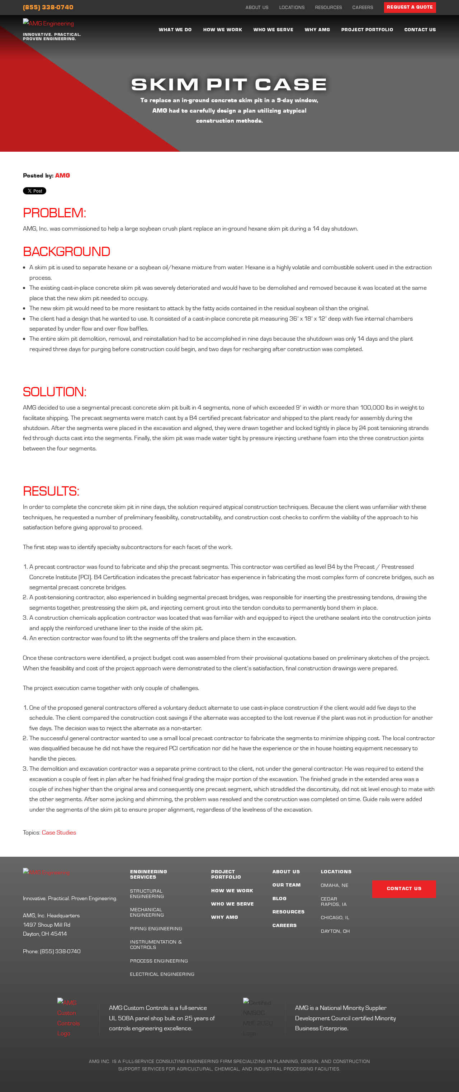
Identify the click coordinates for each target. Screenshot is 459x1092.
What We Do (175, 30)
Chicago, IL (335, 917)
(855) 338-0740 (48, 7)
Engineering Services (148, 874)
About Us (257, 7)
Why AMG (317, 30)
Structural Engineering (147, 893)
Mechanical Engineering (147, 912)
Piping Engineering (156, 928)
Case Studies (59, 832)
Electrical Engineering (162, 974)
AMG (62, 175)
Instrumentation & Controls (156, 944)
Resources (328, 7)
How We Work (222, 30)
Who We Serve (274, 30)
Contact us (420, 30)
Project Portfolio (367, 30)
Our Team (287, 885)
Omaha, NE (335, 885)
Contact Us (404, 888)
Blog (280, 898)
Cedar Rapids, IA (334, 901)
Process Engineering (159, 961)
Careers (362, 7)
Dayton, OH (335, 931)
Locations (292, 7)
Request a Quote (410, 7)
